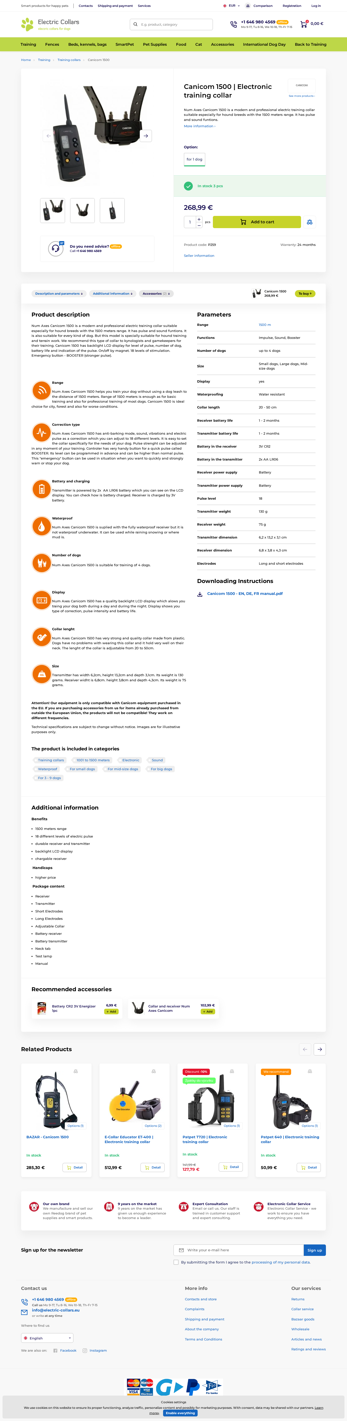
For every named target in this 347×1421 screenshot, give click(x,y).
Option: (191, 147)
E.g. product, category (159, 24)
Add (113, 1011)
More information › (199, 126)
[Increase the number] (199, 219)
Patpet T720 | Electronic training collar (205, 1139)
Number (190, 222)
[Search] (135, 24)
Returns (298, 1299)
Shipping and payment (115, 6)
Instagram (98, 1350)
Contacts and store (201, 1299)
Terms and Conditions (203, 1339)
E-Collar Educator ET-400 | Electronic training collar (129, 1139)
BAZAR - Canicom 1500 (47, 1137)
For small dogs (82, 769)
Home (26, 60)
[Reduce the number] (199, 225)
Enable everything (180, 1413)
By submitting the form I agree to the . (245, 1262)
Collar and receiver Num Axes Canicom (169, 1008)
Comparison (263, 6)
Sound (157, 760)
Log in (316, 6)
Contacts (86, 6)
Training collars (69, 60)
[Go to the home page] (50, 24)
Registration (292, 6)
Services (144, 6)
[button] (146, 136)
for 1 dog (194, 159)
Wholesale (300, 1329)
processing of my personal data (281, 1262)
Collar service (302, 1309)
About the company (202, 1329)
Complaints (194, 1309)
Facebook (68, 1350)
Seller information (199, 256)
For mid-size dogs (123, 769)
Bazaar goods (302, 1319)
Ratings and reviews (308, 1349)
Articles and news (306, 1339)
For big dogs (161, 769)
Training (44, 60)
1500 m (265, 325)
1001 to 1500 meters (93, 760)
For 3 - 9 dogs (49, 778)
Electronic (130, 760)
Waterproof (47, 769)
